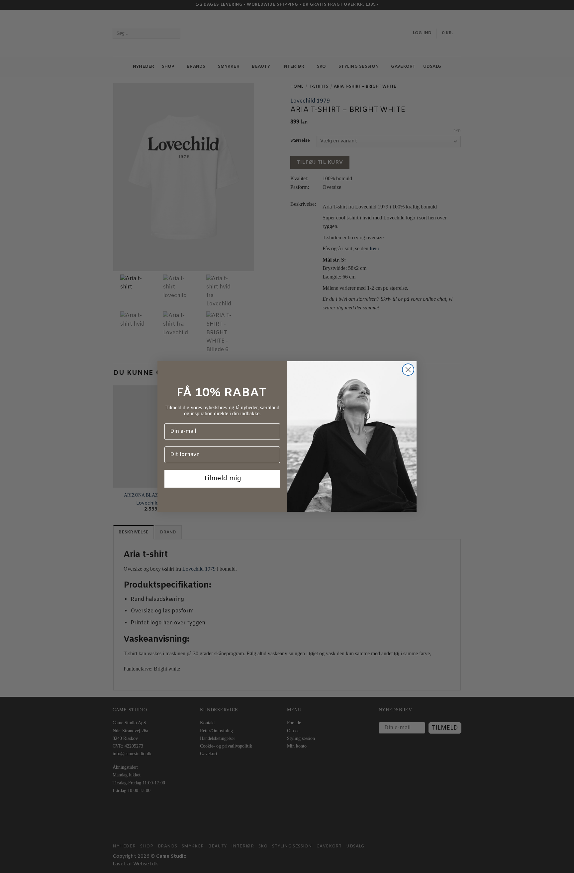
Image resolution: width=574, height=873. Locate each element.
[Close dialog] (408, 369)
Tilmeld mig (222, 478)
